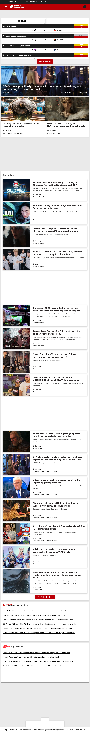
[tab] (22, 21)
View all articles (45, 596)
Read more (80, 730)
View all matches (45, 61)
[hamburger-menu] (6, 6)
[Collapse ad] (45, 719)
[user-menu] (84, 6)
